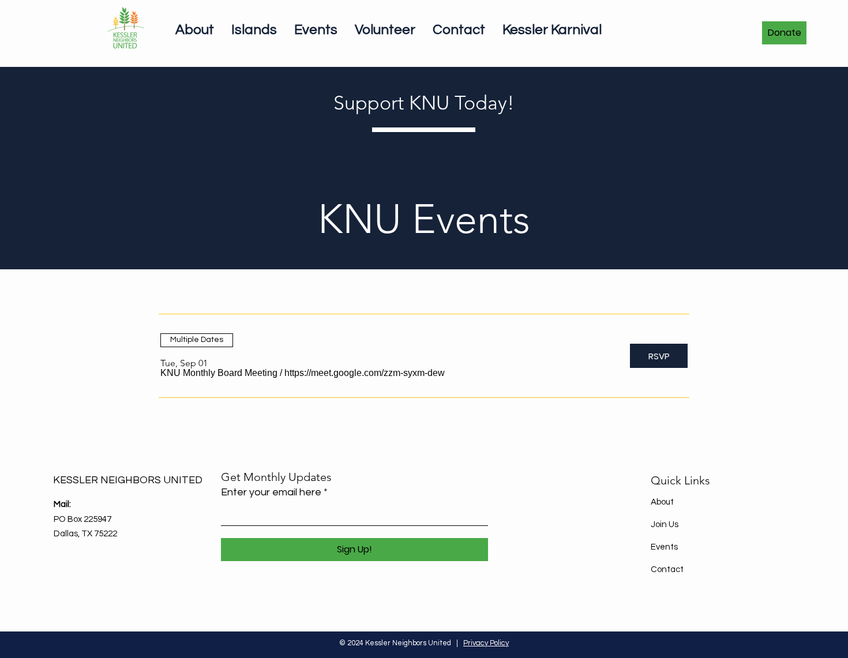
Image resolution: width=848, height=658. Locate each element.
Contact (667, 569)
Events (664, 547)
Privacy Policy (486, 643)
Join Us (664, 524)
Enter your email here (271, 492)
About (662, 502)
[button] (218, 373)
